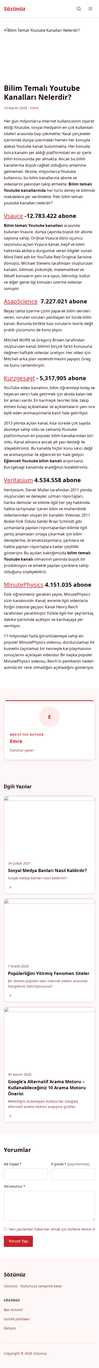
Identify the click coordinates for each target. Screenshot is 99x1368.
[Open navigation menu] (90, 9)
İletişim (10, 1328)
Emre (16, 741)
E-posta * (70, 1164)
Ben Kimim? (13, 1309)
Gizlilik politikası (17, 1319)
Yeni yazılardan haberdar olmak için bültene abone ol (52, 1229)
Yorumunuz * (14, 1186)
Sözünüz (14, 8)
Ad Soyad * (13, 1164)
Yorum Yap (18, 1241)
